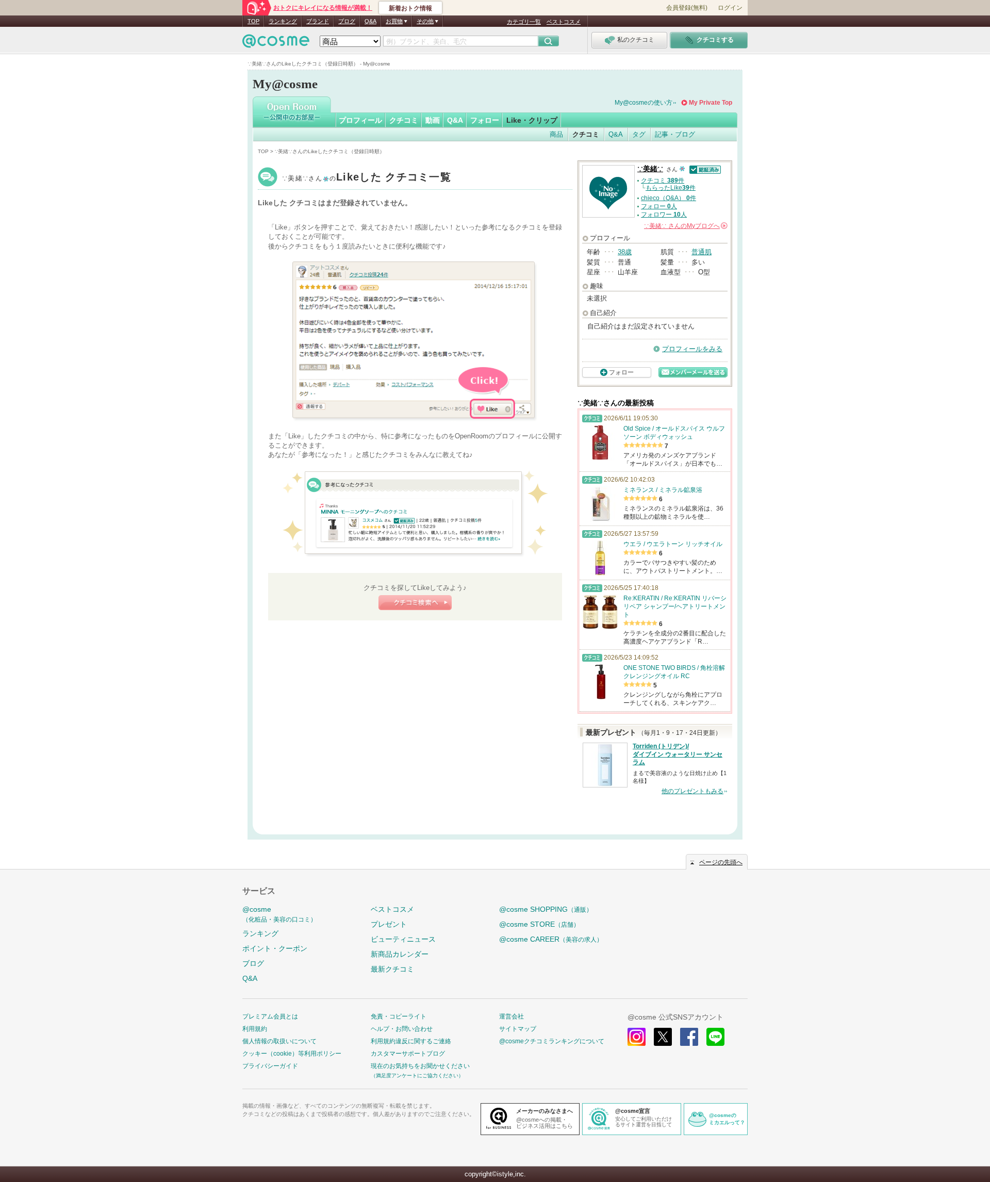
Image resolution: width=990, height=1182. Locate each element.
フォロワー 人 (664, 214)
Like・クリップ (531, 120)
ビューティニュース (403, 939)
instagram (637, 1037)
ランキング (283, 21)
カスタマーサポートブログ (408, 1053)
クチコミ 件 (662, 180)
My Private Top (710, 102)
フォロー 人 (659, 206)
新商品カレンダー (399, 954)
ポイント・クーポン (274, 948)
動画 (432, 120)
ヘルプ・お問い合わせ (402, 1028)
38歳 (625, 252)
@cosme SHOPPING (545, 909)
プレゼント (389, 924)
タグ (639, 134)
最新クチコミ (392, 969)
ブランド (317, 21)
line (715, 1037)
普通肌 (701, 252)
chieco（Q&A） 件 (668, 198)
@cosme (279, 914)
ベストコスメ (564, 22)
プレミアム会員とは (270, 1016)
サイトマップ (517, 1028)
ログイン (730, 7)
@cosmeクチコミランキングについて (551, 1041)
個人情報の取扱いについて (279, 1041)
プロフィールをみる (692, 349)
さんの (685, 225)
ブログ (346, 21)
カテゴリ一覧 (524, 22)
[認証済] (704, 169)
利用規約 (254, 1028)
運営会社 (511, 1016)
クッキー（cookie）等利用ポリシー (291, 1053)
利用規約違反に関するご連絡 (411, 1041)
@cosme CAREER (551, 939)
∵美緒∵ (366, 178)
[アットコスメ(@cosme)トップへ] (275, 43)
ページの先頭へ (720, 862)
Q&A (370, 21)
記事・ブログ (675, 134)
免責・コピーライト (398, 1016)
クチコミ (403, 120)
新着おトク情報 (410, 8)
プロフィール (360, 120)
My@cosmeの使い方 (643, 102)
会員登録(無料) (686, 7)
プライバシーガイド (270, 1066)
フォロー (484, 120)
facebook (689, 1037)
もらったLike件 (671, 187)
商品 (556, 134)
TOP (253, 21)
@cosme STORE (539, 924)
